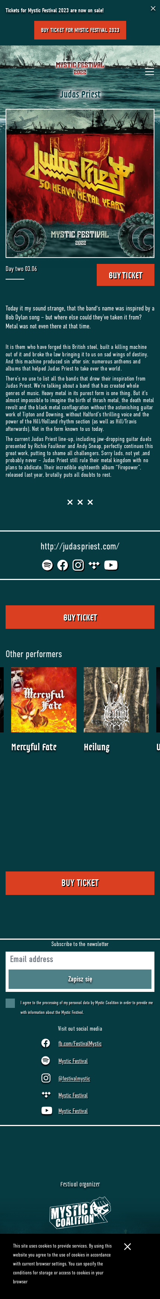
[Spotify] (47, 565)
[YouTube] (111, 565)
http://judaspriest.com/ (80, 546)
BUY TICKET (126, 274)
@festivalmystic (74, 1079)
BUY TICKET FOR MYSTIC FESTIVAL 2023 (80, 30)
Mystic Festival (73, 1061)
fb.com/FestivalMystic (80, 1043)
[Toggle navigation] (149, 71)
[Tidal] (94, 565)
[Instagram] (78, 565)
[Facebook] (63, 565)
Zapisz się (80, 979)
